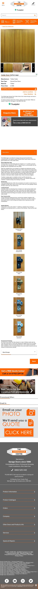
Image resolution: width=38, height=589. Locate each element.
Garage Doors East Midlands (7, 570)
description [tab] (5, 152)
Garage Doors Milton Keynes (22, 567)
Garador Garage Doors (5, 561)
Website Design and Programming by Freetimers (18, 554)
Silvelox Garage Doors (29, 565)
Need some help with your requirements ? (24, 122)
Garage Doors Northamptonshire (7, 563)
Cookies (24, 554)
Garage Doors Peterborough (6, 568)
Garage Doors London (21, 571)
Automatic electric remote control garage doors (11, 565)
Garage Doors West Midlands (19, 569)
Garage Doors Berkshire (21, 573)
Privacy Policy (19, 556)
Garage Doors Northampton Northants (9, 562)
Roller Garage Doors (32, 571)
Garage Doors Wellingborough (26, 562)
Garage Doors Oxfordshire (21, 566)
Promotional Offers (7, 397)
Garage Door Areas (25, 572)
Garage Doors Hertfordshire (21, 570)
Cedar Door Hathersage (7, 26)
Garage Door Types (4, 572)
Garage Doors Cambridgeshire (7, 567)
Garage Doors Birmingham (6, 564)
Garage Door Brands (15, 572)
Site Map (30, 554)
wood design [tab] (6, 352)
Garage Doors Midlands (19, 568)
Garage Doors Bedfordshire (20, 564)
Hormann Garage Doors (17, 561)
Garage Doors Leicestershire (6, 566)
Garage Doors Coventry (5, 569)
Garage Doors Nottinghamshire (7, 573)
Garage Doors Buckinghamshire (7, 571)
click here (20, 586)
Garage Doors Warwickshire (23, 563)
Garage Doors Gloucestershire (7, 574)
